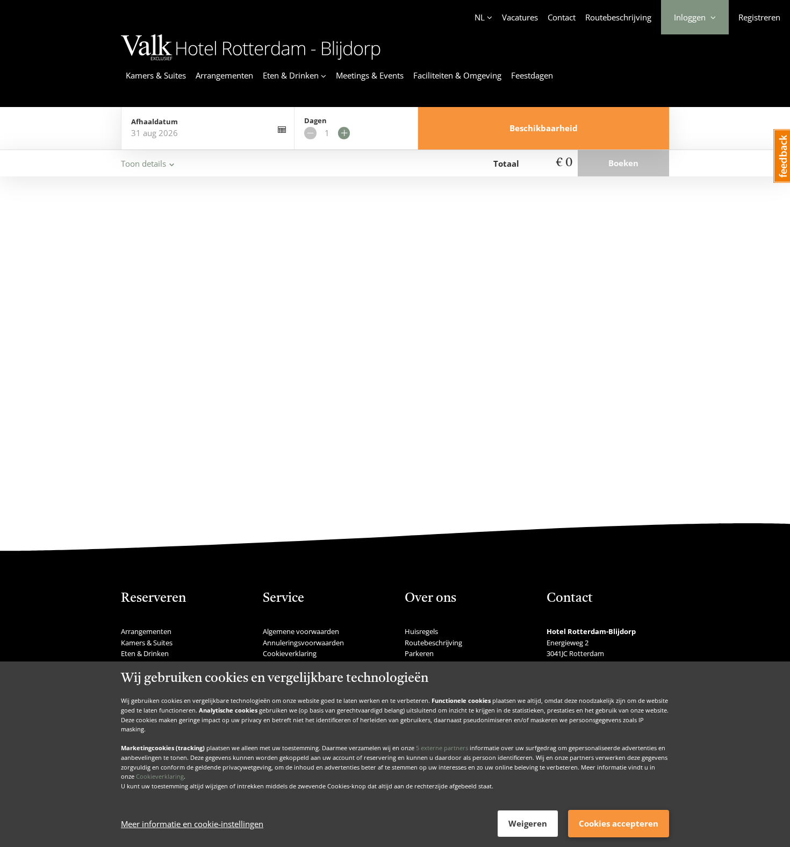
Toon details (143, 163)
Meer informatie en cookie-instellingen (192, 823)
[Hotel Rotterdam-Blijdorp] (250, 62)
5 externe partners (442, 748)
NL (480, 17)
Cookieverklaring (160, 776)
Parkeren (419, 653)
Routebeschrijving (618, 17)
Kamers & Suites (156, 75)
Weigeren (527, 823)
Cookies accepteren (618, 823)
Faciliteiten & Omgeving (457, 75)
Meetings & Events (370, 75)
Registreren (759, 17)
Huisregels (421, 631)
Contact (562, 17)
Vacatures (520, 17)
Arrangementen (224, 75)
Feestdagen (532, 75)
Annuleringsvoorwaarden (303, 642)
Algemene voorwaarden (301, 631)
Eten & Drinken (145, 653)
